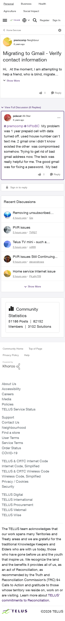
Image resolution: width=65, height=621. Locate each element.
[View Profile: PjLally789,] (7, 273)
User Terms (10, 438)
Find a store (11, 432)
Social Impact (31, 11)
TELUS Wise (11, 515)
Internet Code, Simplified (20, 466)
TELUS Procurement (17, 505)
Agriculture (10, 11)
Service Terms (12, 443)
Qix (31, 217)
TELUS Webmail (14, 510)
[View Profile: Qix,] (7, 215)
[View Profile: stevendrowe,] (7, 258)
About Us (9, 384)
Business (26, 3)
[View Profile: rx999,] (7, 244)
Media (6, 399)
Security (8, 486)
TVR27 (33, 232)
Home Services (13, 30)
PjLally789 (35, 276)
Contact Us (10, 422)
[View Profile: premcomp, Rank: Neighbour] (7, 41)
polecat (17, 115)
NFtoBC (33, 126)
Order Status (11, 448)
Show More (13, 80)
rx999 (32, 247)
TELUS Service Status (19, 409)
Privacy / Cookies (15, 481)
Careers (8, 394)
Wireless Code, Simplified (21, 476)
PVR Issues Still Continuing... (35, 257)
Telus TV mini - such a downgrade (29, 242)
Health (42, 3)
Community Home (13, 348)
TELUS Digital (12, 494)
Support (8, 417)
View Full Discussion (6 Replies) (23, 107)
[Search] (35, 20)
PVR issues (21, 227)
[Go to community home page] (15, 20)
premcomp (20, 40)
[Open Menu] (59, 30)
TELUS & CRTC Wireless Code (25, 471)
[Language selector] (26, 20)
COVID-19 (10, 453)
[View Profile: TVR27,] (7, 229)
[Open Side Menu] (5, 20)
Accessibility (11, 389)
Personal (9, 3)
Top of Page (35, 348)
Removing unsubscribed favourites (31, 213)
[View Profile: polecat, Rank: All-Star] (7, 117)
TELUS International (17, 499)
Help (26, 355)
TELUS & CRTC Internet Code (25, 461)
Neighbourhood (14, 427)
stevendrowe (36, 261)
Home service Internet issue (34, 271)
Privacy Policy (11, 355)
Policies (8, 404)
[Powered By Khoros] (32, 365)
